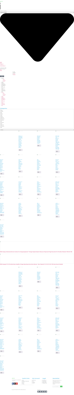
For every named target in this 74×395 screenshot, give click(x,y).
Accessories (3, 90)
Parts (2, 88)
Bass (3, 79)
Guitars (3, 78)
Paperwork (3, 89)
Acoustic (4, 80)
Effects (3, 83)
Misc (2, 91)
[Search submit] (1, 62)
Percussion (3, 87)
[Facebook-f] (13, 384)
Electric (4, 81)
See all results (3, 65)
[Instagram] (15, 384)
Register (14, 72)
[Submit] (61, 386)
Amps (2, 82)
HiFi (2, 86)
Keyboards (3, 98)
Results (2, 64)
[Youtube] (17, 384)
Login (14, 71)
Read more (20, 150)
